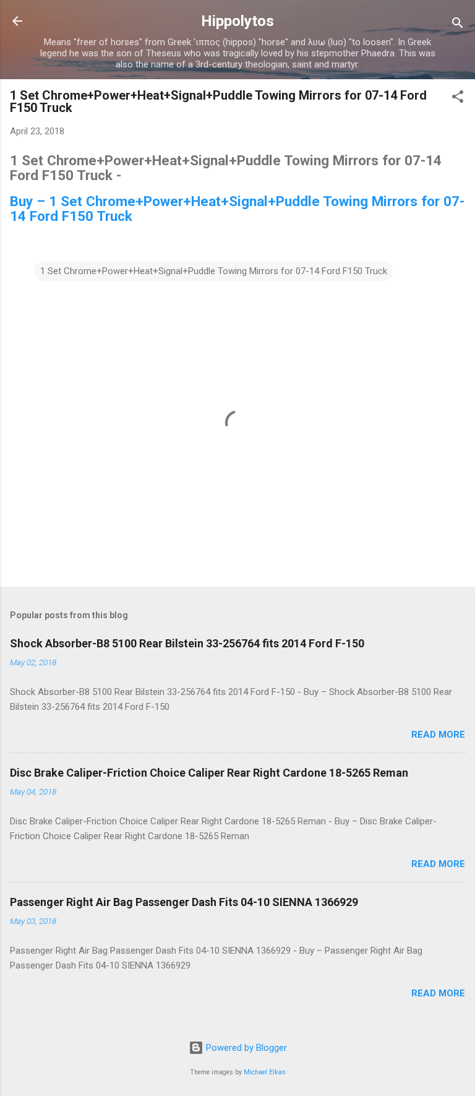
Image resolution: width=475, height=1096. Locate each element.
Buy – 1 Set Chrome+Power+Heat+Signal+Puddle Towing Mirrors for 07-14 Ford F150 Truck (237, 208)
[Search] (457, 25)
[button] (457, 98)
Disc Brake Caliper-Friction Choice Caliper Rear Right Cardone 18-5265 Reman (209, 772)
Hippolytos (237, 21)
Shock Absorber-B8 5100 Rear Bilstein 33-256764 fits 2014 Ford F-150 (187, 643)
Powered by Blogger (245, 1047)
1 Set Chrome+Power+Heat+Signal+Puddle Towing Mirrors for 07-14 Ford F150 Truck (213, 271)
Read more (438, 734)
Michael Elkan (265, 1072)
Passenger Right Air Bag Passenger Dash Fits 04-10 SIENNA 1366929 (184, 901)
